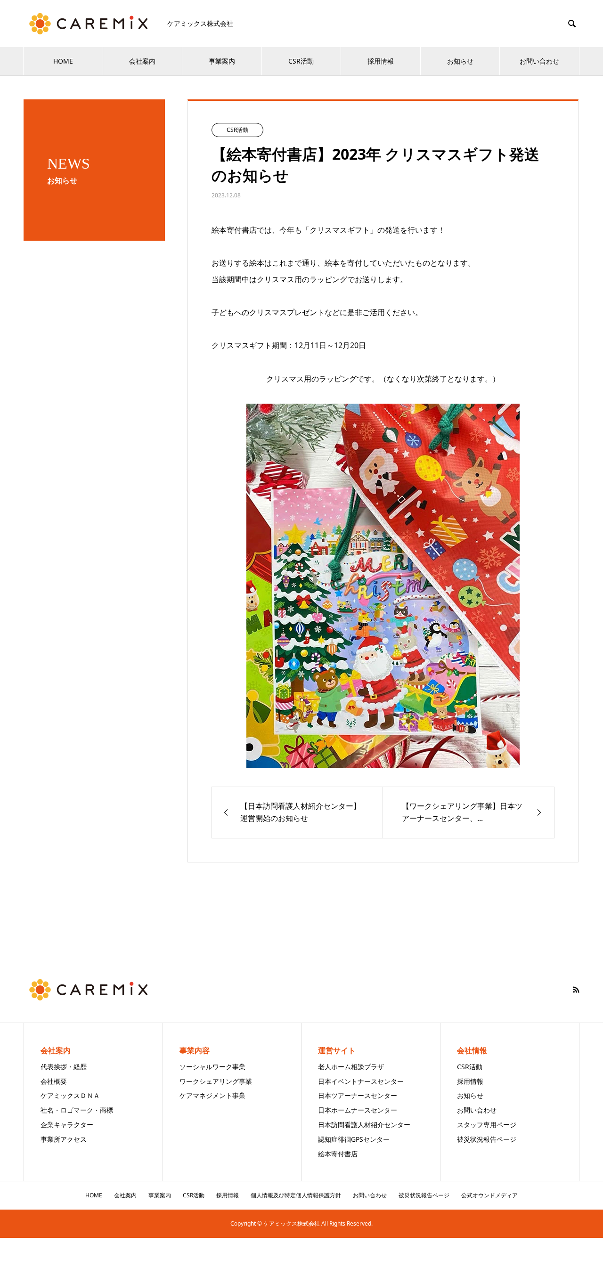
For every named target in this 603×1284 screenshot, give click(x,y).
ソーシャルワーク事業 (212, 1066)
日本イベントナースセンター (361, 1081)
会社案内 (142, 61)
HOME (63, 61)
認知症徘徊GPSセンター (354, 1139)
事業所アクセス (64, 1139)
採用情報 (380, 61)
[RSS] (576, 989)
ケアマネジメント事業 (212, 1095)
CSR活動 (301, 61)
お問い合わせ (539, 61)
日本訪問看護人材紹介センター (364, 1124)
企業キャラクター (67, 1124)
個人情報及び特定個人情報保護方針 (296, 1195)
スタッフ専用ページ (486, 1124)
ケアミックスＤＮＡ (70, 1095)
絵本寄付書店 (338, 1153)
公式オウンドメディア (489, 1195)
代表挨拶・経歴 (64, 1066)
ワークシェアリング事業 (215, 1081)
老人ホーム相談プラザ (351, 1066)
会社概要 (54, 1081)
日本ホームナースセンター (357, 1109)
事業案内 (222, 61)
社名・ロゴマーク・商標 (77, 1109)
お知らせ (460, 61)
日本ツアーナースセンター (357, 1095)
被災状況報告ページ (486, 1139)
